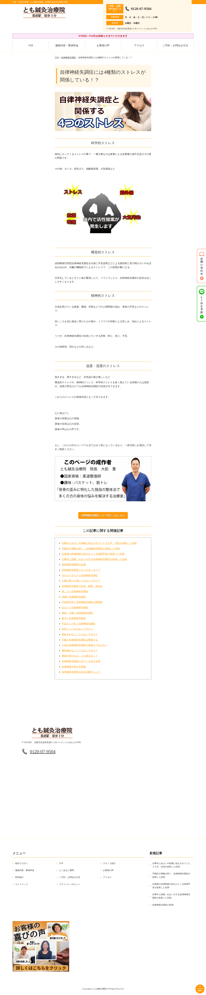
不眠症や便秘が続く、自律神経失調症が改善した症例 (91, 548)
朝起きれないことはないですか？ (80, 634)
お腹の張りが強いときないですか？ (81, 580)
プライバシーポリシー (69, 884)
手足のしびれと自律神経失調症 (78, 623)
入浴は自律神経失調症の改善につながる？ (85, 645)
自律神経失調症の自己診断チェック (81, 672)
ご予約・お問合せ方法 (175, 45)
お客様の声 (103, 45)
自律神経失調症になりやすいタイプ (81, 570)
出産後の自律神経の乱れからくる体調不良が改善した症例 (93, 554)
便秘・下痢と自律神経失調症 (77, 613)
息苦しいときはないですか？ (77, 629)
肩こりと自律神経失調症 (75, 591)
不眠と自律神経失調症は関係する (80, 640)
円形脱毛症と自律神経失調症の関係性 (82, 602)
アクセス (139, 45)
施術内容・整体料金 (66, 45)
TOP (30, 45)
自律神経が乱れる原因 (74, 666)
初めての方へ (21, 863)
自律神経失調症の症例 (74, 564)
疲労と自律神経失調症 (74, 618)
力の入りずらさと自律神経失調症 (80, 575)
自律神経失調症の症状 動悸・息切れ (82, 586)
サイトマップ (21, 884)
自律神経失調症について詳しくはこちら (103, 515)
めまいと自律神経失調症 (75, 607)
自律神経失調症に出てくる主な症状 (81, 661)
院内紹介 (19, 877)
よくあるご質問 (66, 870)
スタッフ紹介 (109, 863)
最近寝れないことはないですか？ (80, 650)
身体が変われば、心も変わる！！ (80, 656)
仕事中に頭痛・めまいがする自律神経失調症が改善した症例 (94, 559)
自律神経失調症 (68, 57)
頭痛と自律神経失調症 (74, 597)
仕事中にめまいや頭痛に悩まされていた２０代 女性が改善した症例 (99, 543)
